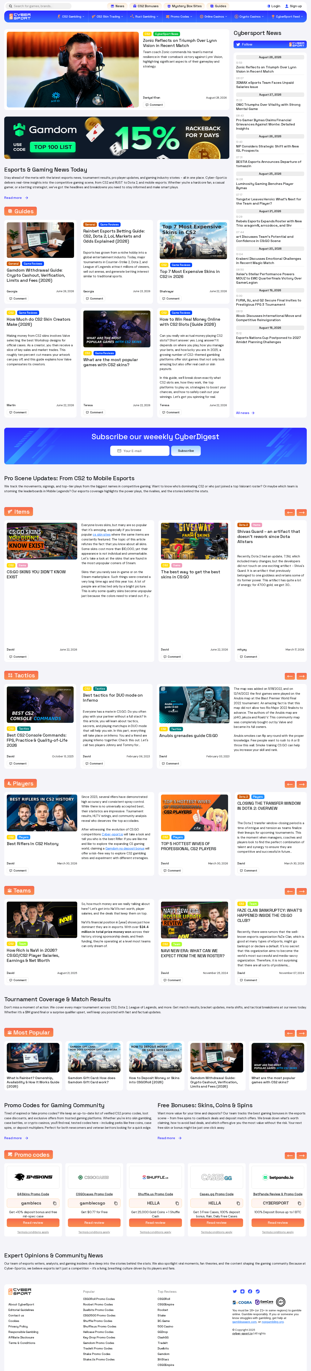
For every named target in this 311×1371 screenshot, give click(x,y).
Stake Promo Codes (97, 1354)
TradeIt (163, 1343)
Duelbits (163, 1348)
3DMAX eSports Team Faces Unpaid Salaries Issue (265, 85)
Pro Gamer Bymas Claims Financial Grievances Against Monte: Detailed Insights (265, 124)
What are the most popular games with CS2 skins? (110, 362)
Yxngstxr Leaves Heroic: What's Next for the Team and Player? (268, 201)
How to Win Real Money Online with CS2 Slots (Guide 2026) (190, 322)
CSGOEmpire (166, 1304)
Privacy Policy (18, 1326)
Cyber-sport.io (112, 834)
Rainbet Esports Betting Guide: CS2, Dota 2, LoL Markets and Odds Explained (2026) (114, 236)
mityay (242, 649)
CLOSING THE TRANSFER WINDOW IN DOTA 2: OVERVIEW (269, 806)
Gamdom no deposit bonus (124, 848)
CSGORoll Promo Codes (99, 1299)
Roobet (163, 1310)
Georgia (12, 291)
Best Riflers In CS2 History (33, 843)
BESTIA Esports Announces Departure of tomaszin (268, 164)
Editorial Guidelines (21, 1310)
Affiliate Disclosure (21, 1337)
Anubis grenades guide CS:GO (188, 735)
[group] (116, 138)
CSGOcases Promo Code (94, 1194)
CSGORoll (164, 1299)
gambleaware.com (244, 1321)
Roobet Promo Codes (98, 1304)
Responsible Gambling (23, 1332)
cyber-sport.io (242, 1333)
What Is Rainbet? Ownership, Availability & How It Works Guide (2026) (33, 1082)
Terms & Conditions (21, 1343)
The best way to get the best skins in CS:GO (190, 574)
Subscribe (186, 450)
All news (242, 413)
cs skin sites (101, 534)
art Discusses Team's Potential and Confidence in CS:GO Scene (264, 239)
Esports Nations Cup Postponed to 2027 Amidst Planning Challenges (268, 340)
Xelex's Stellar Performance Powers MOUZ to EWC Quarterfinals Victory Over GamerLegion (269, 278)
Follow (247, 44)
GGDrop (163, 1332)
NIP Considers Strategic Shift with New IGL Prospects (267, 148)
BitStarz (163, 1359)
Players (24, 837)
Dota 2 (243, 525)
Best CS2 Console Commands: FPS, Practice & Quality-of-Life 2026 (37, 740)
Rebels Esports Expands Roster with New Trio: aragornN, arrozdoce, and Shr (269, 223)
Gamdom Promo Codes (98, 1343)
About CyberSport (21, 1304)
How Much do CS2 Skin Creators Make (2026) (38, 322)
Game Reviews (33, 263)
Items (22, 565)
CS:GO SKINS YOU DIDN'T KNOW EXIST (36, 574)
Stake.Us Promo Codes (99, 1359)
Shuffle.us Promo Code (155, 1194)
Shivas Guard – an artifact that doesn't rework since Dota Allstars (268, 536)
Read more (13, 198)
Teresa (88, 405)
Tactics (24, 728)
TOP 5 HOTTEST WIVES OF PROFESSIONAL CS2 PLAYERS (188, 846)
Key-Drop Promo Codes (99, 1337)
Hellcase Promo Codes (98, 1332)
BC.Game (164, 1321)
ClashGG (163, 1337)
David (10, 649)
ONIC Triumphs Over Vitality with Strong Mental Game (268, 107)
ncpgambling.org (273, 1321)
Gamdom (163, 1354)
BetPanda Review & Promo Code (278, 1194)
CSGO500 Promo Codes (99, 1315)
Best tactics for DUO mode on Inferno (113, 698)
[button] (290, 512)
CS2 (147, 34)
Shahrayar (167, 291)
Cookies (13, 1321)
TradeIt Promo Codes (98, 1348)
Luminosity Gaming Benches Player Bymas (264, 186)
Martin (11, 405)
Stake (162, 1315)
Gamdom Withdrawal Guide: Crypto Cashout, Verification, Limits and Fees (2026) (36, 275)
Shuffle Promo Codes (97, 1321)
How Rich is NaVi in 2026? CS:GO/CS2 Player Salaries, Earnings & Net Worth (33, 955)
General (13, 263)
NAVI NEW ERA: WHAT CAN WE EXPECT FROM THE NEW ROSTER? (193, 953)
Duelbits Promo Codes (98, 1310)
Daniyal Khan (151, 97)
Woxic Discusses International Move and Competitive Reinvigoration (268, 318)
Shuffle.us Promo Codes (99, 1326)
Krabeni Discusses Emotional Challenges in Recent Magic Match (268, 261)
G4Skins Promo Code (33, 1194)
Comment (156, 105)
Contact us (16, 1315)
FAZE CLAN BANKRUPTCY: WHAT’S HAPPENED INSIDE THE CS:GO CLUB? (269, 915)
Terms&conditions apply (33, 1232)
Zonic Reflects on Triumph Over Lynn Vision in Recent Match (180, 43)
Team (22, 944)
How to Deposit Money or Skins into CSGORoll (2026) (154, 1080)
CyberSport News (166, 34)
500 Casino (165, 1326)
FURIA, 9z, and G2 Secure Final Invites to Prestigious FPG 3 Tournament (268, 302)
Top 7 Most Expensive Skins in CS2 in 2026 (190, 274)
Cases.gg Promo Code (217, 1194)
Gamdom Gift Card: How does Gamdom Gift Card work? (91, 1080)
